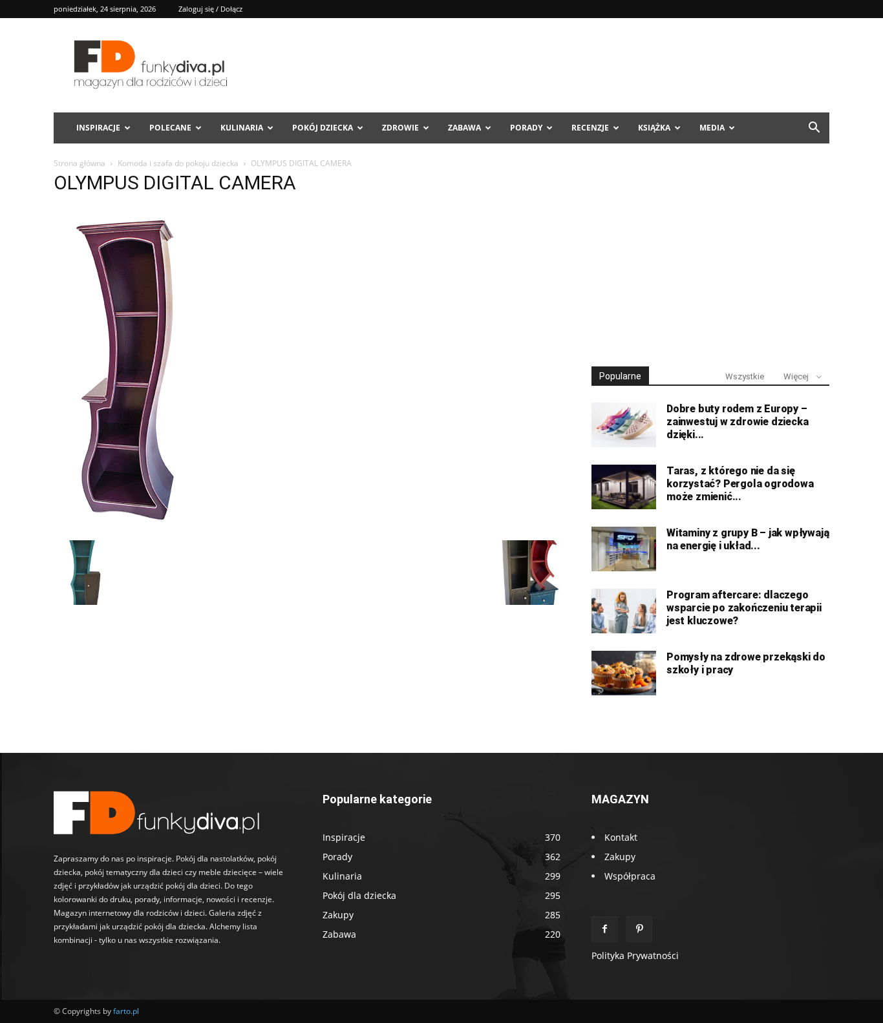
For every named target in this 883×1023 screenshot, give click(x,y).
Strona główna (79, 163)
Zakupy (619, 856)
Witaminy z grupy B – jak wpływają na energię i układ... (747, 539)
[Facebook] (604, 929)
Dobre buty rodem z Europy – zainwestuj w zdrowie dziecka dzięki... (737, 422)
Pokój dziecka (322, 127)
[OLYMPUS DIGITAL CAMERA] (128, 527)
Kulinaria (241, 127)
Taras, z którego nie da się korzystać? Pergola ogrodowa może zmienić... (740, 484)
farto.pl (126, 1011)
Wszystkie (744, 376)
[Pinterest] (639, 929)
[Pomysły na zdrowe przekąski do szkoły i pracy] (623, 673)
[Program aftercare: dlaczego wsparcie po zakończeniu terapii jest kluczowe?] (623, 611)
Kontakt (620, 837)
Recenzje (590, 127)
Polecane (170, 127)
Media (712, 127)
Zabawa (464, 127)
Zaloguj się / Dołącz (210, 9)
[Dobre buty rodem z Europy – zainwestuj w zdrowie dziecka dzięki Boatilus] (623, 425)
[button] (813, 129)
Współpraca (629, 876)
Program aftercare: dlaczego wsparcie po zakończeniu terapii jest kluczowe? (744, 608)
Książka (654, 127)
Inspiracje (98, 127)
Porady (526, 127)
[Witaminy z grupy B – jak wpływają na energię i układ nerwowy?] (623, 549)
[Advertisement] (710, 257)
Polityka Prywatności (635, 955)
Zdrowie (400, 127)
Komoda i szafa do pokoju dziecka (178, 163)
